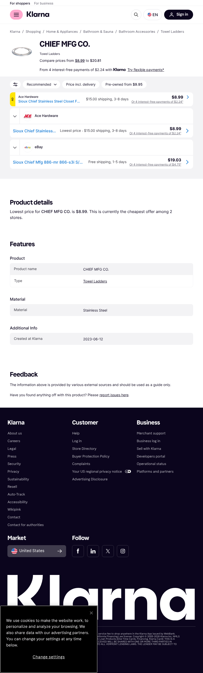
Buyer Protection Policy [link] (90, 456)
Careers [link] (13, 441)
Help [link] (75, 433)
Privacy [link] (13, 471)
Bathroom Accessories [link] (137, 32)
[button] (152, 14)
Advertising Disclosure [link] (89, 479)
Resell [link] (12, 487)
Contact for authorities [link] (25, 525)
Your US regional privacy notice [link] (97, 471)
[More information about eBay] (15, 147)
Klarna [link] (15, 32)
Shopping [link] (33, 32)
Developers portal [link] (151, 456)
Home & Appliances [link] (62, 32)
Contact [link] (13, 517)
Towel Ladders (95, 281)
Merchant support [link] (151, 433)
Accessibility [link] (17, 502)
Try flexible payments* (145, 70)
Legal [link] (11, 449)
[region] (49, 639)
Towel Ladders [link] (172, 32)
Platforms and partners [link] (155, 471)
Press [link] (11, 456)
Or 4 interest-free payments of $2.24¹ (157, 102)
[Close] (91, 612)
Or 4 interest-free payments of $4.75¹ (155, 164)
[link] (78, 551)
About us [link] (14, 433)
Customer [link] (85, 423)
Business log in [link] (148, 441)
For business (43, 3)
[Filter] (15, 84)
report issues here (114, 395)
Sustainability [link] (18, 479)
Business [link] (148, 423)
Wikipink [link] (14, 509)
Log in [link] (77, 441)
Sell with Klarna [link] (149, 449)
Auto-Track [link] (16, 494)
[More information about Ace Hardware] (15, 116)
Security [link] (14, 464)
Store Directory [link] (84, 449)
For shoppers (20, 3)
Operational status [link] (151, 464)
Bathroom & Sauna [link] (98, 32)
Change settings (49, 657)
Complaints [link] (81, 464)
